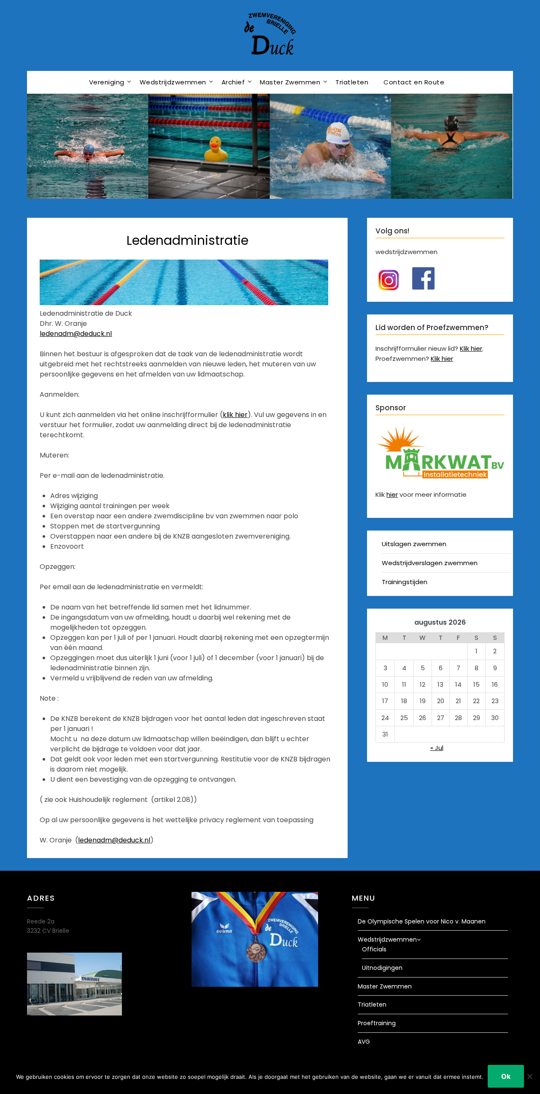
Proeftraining (377, 1023)
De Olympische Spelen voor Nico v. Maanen (422, 921)
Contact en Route (413, 82)
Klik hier (471, 348)
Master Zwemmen (290, 82)
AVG (364, 1041)
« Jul (436, 747)
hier (392, 494)
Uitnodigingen (382, 968)
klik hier (235, 415)
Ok (505, 1076)
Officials (374, 949)
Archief (233, 82)
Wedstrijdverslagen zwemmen (430, 562)
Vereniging (106, 82)
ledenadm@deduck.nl (76, 333)
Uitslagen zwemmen (414, 543)
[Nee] (529, 1076)
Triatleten (351, 82)
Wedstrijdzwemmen (173, 82)
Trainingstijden (404, 581)
